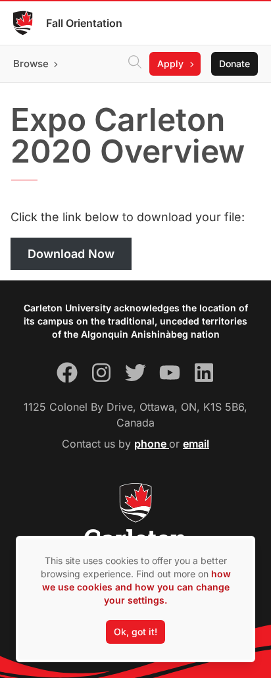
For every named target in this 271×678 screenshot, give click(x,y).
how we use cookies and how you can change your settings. (136, 587)
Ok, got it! (135, 631)
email (196, 443)
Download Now (71, 254)
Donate (234, 63)
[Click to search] (134, 64)
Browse (31, 63)
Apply (170, 63)
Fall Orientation (84, 23)
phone (151, 443)
